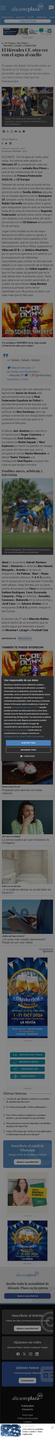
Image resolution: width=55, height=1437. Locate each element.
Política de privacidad (35, 736)
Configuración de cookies (14, 736)
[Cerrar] (52, 1427)
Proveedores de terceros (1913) (25, 707)
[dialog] (27, 718)
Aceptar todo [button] (28, 743)
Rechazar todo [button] (28, 750)
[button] (27, 756)
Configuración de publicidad (15, 730)
